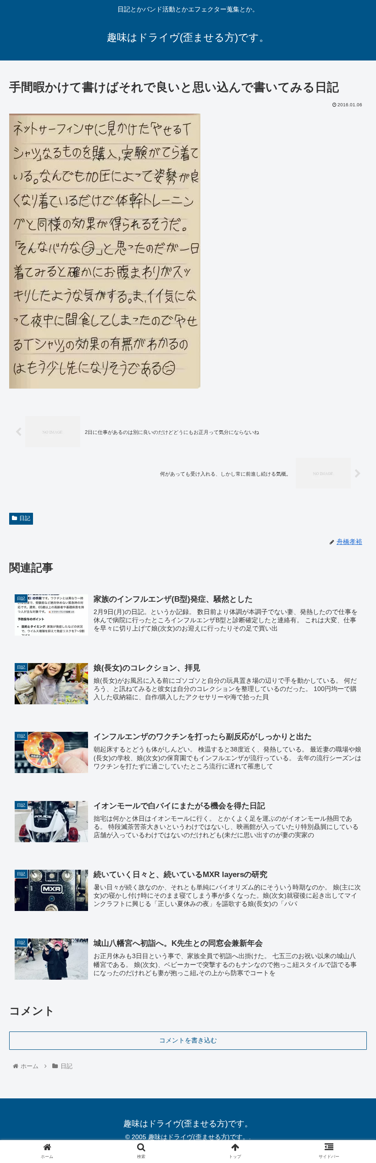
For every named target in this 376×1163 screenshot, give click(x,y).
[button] (348, 891)
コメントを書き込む (188, 1040)
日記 (24, 518)
